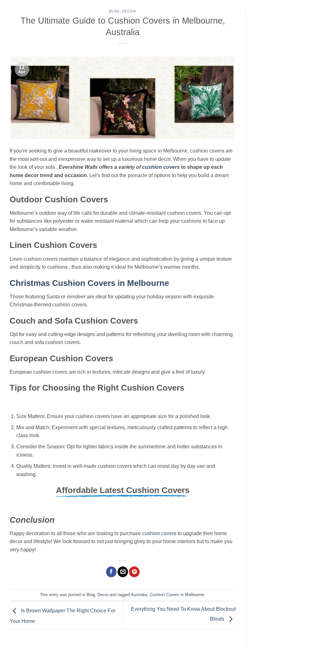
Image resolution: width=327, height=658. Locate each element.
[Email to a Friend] (123, 571)
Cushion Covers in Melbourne (177, 594)
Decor (129, 11)
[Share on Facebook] (111, 571)
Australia (139, 594)
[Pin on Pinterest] (134, 571)
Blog (114, 11)
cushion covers (159, 533)
